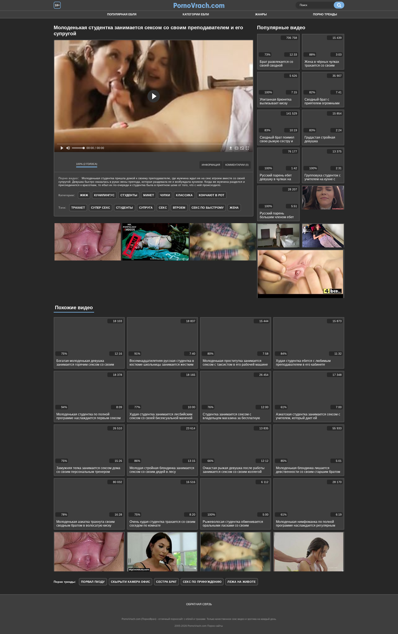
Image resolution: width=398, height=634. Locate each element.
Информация (211, 164)
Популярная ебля (121, 14)
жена (234, 207)
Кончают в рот (211, 195)
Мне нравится (60, 165)
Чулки (165, 195)
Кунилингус (104, 195)
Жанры (261, 14)
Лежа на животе (241, 581)
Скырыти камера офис (130, 581)
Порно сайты (215, 625)
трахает (78, 207)
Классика (184, 195)
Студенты (128, 195)
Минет (148, 195)
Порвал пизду (93, 581)
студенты (124, 207)
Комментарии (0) (237, 164)
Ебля (61, 14)
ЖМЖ (84, 195)
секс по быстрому (208, 207)
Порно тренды (325, 14)
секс (163, 207)
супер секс (100, 207)
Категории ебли (196, 14)
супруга (146, 207)
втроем (179, 207)
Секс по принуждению (202, 581)
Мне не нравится (70, 165)
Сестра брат (166, 581)
